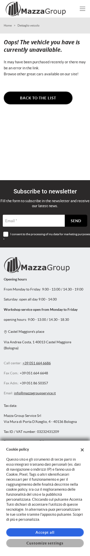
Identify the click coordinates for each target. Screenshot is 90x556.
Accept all (45, 532)
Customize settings (45, 543)
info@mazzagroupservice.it (35, 393)
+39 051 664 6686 (36, 363)
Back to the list (38, 98)
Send (76, 221)
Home (8, 25)
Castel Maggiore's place (25, 332)
